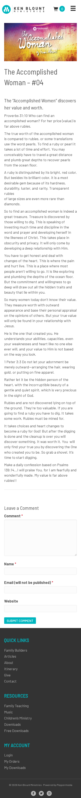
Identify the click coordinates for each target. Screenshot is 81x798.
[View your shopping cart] (56, 8)
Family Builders (15, 650)
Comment (13, 516)
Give (7, 675)
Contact (10, 681)
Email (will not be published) (28, 582)
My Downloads (15, 767)
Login (8, 755)
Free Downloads (16, 730)
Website (11, 601)
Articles (10, 656)
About (8, 662)
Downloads (12, 724)
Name (10, 564)
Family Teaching (16, 706)
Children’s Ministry (18, 718)
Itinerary (11, 669)
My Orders (12, 761)
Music (8, 712)
